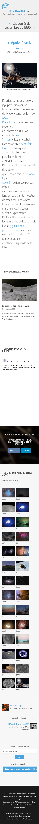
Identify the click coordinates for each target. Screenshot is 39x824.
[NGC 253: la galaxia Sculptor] (8, 668)
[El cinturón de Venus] (22, 639)
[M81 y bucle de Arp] (8, 580)
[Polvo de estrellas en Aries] (8, 536)
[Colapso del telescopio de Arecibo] (22, 507)
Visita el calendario (11, 480)
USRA (22, 808)
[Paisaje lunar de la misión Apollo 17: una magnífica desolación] (8, 654)
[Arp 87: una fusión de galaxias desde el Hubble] (8, 551)
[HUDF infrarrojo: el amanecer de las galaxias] (22, 580)
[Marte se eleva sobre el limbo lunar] (8, 507)
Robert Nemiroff (21, 805)
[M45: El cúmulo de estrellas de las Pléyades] (8, 595)
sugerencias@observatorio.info (19, 816)
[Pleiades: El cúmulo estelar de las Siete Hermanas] (8, 492)
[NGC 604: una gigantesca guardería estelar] (22, 624)
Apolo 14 (6, 182)
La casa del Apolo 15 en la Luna (15, 305)
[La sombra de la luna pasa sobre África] (8, 639)
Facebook (13, 451)
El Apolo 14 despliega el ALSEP (18, 724)
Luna (12, 122)
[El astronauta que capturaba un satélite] (22, 566)
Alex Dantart (27, 819)
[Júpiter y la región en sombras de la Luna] (8, 624)
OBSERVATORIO (17, 11)
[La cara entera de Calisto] (8, 683)
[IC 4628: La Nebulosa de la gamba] (22, 536)
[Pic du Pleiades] (22, 492)
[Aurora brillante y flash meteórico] (22, 522)
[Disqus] (19, 385)
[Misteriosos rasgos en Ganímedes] (22, 668)
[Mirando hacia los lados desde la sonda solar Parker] (8, 522)
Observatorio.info (18, 794)
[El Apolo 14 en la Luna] (22, 683)
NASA (16, 802)
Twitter (26, 451)
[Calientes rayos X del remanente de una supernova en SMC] (22, 654)
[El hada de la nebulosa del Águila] (22, 595)
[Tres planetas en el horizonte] (8, 610)
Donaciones (10, 813)
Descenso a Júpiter (17, 705)
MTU (28, 805)
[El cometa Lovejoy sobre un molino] (8, 566)
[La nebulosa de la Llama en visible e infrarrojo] (22, 551)
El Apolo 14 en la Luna (19, 44)
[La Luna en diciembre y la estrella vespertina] (22, 610)
